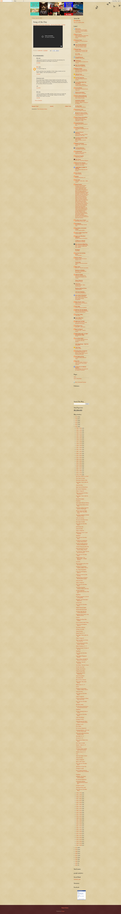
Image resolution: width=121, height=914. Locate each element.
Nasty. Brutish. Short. (80, 301)
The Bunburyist (78, 151)
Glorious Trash (78, 40)
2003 (76, 863)
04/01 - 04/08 (79, 820)
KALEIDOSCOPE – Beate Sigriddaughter (80, 285)
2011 (76, 847)
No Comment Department (81, 489)
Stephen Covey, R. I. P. (81, 751)
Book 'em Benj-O (79, 329)
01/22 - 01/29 (79, 839)
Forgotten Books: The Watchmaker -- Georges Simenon (81, 558)
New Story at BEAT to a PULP (82, 476)
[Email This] (53, 50)
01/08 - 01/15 (79, 843)
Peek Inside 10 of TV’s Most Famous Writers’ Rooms (82, 549)
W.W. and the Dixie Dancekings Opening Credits (82, 734)
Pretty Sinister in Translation (80, 93)
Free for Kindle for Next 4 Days (82, 622)
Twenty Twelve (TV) (79, 157)
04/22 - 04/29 (79, 814)
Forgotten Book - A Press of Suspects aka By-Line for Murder (81, 85)
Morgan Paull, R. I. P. (80, 633)
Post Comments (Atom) (42, 109)
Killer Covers (78, 159)
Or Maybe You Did (79, 719)
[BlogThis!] (54, 50)
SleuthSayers (78, 60)
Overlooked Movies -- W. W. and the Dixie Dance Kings (82, 731)
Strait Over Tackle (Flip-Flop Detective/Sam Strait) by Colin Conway (81, 277)
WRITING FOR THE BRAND (81, 309)
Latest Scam (77, 315)
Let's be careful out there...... (80, 230)
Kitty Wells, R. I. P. (80, 736)
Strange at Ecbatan (79, 127)
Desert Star (77, 250)
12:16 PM (38, 88)
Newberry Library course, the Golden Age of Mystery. (80, 153)
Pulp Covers (78, 28)
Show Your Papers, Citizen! (81, 755)
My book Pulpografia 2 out (80, 177)
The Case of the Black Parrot (82, 519)
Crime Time (77, 283)
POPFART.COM (77, 879)
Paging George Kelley (80, 670)
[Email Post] (50, 50)
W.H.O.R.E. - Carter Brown (80, 326)
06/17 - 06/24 (79, 798)
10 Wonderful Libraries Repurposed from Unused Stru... (81, 782)
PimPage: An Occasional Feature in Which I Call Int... (82, 567)
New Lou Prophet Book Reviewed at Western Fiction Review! (81, 312)
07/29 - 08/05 (79, 470)
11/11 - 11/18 (79, 441)
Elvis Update (78, 726)
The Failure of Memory (80, 627)
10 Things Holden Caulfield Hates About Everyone (81, 749)
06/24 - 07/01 (79, 796)
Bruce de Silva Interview (81, 679)
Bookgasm (77, 249)
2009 (76, 851)
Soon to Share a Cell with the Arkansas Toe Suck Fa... (82, 660)
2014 (76, 422)
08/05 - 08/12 (79, 468)
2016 (76, 418)
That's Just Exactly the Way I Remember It (82, 493)
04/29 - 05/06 (79, 812)
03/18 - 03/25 (79, 823)
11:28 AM (38, 74)
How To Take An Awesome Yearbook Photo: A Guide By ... (82, 771)
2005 (76, 859)
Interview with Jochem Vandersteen (80, 673)
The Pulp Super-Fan (79, 77)
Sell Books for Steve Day (81, 766)
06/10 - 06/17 (79, 800)
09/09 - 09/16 (79, 459)
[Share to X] (55, 50)
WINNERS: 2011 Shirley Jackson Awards (81, 777)
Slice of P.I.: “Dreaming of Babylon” (81, 160)
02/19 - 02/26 (79, 831)
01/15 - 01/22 (79, 841)
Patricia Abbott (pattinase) (80, 95)
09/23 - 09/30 (79, 455)
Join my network (81, 898)
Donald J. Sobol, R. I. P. (81, 745)
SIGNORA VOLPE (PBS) (80, 58)
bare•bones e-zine (79, 109)
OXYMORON (77, 345)
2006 (76, 857)
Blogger (62, 911)
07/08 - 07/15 (79, 792)
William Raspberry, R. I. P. (81, 646)
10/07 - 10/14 (79, 451)
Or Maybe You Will (80, 768)
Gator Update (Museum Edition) (82, 502)
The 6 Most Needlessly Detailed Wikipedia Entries (82, 515)
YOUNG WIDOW (78, 289)
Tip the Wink (78, 262)
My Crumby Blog (78, 319)
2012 (76, 426)
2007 (76, 855)
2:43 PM (38, 97)
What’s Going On (78, 174)
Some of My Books (78, 378)
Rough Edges (78, 49)
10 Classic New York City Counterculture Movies (81, 612)
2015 (76, 420)
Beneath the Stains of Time (81, 112)
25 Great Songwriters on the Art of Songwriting (82, 597)
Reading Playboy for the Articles (81, 238)
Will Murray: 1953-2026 (79, 75)
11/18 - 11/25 (79, 439)
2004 (76, 861)
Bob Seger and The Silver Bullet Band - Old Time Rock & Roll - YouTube (49, 24)
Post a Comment (38, 100)
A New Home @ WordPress (80, 292)
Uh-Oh (77, 686)
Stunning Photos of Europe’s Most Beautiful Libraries (82, 578)
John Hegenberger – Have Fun (81, 344)
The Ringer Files (78, 325)
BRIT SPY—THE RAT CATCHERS (81, 267)
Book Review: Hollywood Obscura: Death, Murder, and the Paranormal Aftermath (81, 353)
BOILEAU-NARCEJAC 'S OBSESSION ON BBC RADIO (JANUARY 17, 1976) (80, 119)
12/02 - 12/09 (79, 436)
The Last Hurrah (78, 255)
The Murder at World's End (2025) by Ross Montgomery (81, 115)
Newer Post (35, 106)
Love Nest (78, 561)
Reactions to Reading (80, 270)
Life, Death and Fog (79, 356)
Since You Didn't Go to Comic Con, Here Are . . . (82, 641)
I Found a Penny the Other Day (82, 546)
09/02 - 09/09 (79, 461)
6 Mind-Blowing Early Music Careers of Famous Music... (82, 722)
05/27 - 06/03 (79, 804)
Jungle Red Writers (79, 123)
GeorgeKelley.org (79, 57)
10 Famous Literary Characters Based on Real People (82, 508)
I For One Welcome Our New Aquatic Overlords (82, 644)
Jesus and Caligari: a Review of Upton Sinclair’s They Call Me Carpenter (81, 363)
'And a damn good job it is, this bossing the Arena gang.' (81, 323)
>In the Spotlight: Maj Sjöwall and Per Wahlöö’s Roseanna (81, 369)
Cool (77, 753)
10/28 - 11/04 (79, 445)
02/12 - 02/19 (79, 833)
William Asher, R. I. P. (80, 684)
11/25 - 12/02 (79, 437)
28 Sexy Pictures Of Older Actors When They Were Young (81, 512)
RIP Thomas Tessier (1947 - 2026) (81, 221)
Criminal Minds (78, 87)
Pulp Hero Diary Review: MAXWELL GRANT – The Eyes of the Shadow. (81, 102)
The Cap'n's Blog (79, 314)
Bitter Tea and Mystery (80, 65)
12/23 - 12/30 (79, 430)
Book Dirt (77, 361)
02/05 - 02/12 (79, 835)
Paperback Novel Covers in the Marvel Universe (82, 615)
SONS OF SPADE (79, 274)
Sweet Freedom (78, 184)
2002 (76, 865)
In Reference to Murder (80, 240)
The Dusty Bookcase (79, 148)
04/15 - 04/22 (79, 816)
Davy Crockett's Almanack (80, 44)
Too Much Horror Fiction (80, 220)
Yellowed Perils (78, 74)
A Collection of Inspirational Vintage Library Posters (81, 541)
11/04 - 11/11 (79, 443)
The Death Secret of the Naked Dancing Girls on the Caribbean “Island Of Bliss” (81, 31)
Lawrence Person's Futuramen (79, 133)
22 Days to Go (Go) (80, 629)
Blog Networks (80, 890)
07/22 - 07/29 (79, 472)
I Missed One (79, 747)
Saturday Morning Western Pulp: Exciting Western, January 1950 (81, 51)
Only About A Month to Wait (81, 480)
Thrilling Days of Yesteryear (81, 350)
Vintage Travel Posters (80, 668)
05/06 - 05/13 (79, 810)
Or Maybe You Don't (80, 785)
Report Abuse (65, 907)
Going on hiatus (78, 348)
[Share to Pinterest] (58, 50)
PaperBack (78, 500)
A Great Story (79, 602)
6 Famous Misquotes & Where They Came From (82, 699)
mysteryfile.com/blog (79, 100)
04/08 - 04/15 (79, 818)
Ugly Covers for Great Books (82, 487)
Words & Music (78, 257)
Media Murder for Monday (80, 241)
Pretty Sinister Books (79, 92)
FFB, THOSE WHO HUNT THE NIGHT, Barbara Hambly (81, 97)
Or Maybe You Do (79, 724)
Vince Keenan (78, 173)
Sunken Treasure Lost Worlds (81, 307)
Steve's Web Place (79, 317)
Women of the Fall (78, 54)
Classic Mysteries (79, 280)
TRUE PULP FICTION (79, 321)
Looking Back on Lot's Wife (80, 149)
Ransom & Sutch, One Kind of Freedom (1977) (81, 259)
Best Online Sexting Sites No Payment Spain (80, 272)
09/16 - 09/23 (79, 457)
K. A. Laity (77, 53)
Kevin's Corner (78, 34)
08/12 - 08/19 (79, 467)
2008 (76, 853)
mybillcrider (77, 20)
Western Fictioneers (79, 143)
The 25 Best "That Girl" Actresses (80, 663)
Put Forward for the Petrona (80, 107)
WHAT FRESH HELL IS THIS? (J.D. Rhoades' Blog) (81, 334)
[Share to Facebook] (57, 50)
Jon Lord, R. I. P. (79, 738)
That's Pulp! (77, 347)
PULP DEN (77, 306)
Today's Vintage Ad (80, 491)
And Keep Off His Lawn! (81, 787)
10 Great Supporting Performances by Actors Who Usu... (82, 591)
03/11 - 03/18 (79, 825)
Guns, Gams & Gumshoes (81, 295)
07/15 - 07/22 (79, 474)
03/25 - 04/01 (79, 822)
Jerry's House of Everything (81, 117)
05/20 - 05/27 (79, 806)
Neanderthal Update (80, 499)
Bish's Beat (77, 266)
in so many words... (79, 338)
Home (51, 106)
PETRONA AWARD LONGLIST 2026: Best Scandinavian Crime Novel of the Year (81, 70)
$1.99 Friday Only (79, 526)
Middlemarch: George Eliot (80, 66)
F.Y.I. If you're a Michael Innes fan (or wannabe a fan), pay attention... (81, 340)
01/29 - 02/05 (79, 837)
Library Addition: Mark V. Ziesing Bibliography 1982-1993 (81, 135)
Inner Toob (77, 179)
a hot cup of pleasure (79, 291)
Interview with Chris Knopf (81, 609)
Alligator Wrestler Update (81, 607)
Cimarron (78, 617)
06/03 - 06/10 (79, 802)
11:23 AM (38, 62)
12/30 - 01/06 (79, 428)
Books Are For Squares (80, 162)
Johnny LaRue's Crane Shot (81, 232)
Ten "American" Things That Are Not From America (82, 552)
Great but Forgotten (79, 156)
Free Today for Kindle (80, 478)
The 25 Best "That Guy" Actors (82, 665)
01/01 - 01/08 (79, 845)
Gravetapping (78, 223)
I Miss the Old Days (80, 517)
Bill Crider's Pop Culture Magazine (81, 893)
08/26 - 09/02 (79, 463)
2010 (76, 849)
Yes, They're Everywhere (81, 569)
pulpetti (77, 176)
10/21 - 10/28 (79, 447)
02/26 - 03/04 (79, 829)
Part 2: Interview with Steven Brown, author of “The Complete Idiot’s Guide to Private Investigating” (81, 298)
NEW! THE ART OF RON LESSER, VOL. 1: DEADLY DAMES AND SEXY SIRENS (81, 246)
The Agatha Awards (79, 281)
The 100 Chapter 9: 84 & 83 (80, 110)
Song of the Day (79, 485)
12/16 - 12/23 (79, 432)
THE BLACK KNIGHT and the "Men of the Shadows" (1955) (80, 46)
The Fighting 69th (79, 677)
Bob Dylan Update (79, 704)
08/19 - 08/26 (79, 465)
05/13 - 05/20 (79, 808)
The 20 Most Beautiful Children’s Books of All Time (82, 588)
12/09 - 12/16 (79, 434)
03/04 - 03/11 (79, 827)
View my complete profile (79, 22)
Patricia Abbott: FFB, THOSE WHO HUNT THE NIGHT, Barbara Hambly (81, 36)
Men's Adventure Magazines (81, 244)
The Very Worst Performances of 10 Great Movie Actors (82, 707)
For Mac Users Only (80, 667)
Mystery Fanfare (78, 68)
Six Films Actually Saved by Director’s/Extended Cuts (82, 544)
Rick (37, 67)
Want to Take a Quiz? (80, 761)
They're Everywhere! (80, 675)
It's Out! (76, 336)
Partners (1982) (78, 233)
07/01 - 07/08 (79, 794)
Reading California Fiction (81, 288)
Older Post (68, 106)
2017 (76, 416)
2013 (76, 424)
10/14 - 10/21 (79, 449)
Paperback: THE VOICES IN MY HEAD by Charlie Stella (81, 164)
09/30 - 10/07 (79, 453)
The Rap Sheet (78, 106)
